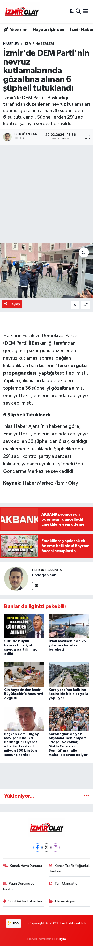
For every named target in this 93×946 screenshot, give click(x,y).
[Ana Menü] (85, 11)
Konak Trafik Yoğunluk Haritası (69, 868)
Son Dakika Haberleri (25, 901)
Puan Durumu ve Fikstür (19, 886)
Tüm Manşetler (67, 883)
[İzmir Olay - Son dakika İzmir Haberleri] (21, 11)
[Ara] (78, 11)
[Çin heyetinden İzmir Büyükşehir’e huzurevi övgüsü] (24, 674)
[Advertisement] (46, 194)
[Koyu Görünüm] (72, 11)
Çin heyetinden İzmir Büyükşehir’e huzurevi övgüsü (23, 694)
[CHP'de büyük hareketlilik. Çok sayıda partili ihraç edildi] (24, 626)
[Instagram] (55, 847)
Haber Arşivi (65, 901)
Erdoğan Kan (44, 575)
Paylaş (15, 304)
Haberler (11, 44)
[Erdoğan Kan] (16, 578)
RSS (15, 923)
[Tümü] (86, 796)
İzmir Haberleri (39, 44)
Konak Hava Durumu (26, 866)
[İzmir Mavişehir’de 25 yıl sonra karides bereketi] (69, 626)
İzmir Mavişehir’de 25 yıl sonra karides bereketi (67, 645)
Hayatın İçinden (48, 29)
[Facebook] (37, 847)
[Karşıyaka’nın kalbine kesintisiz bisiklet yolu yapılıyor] (69, 674)
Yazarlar (18, 30)
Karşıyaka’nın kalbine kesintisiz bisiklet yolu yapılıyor (68, 694)
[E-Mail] (36, 586)
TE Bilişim (59, 939)
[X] (46, 847)
